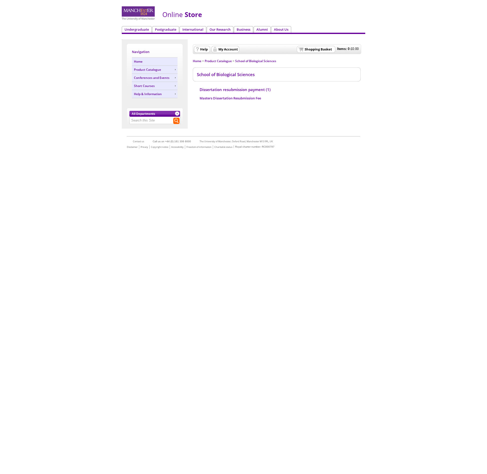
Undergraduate (137, 29)
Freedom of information (199, 147)
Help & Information (148, 94)
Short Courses (144, 86)
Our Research (220, 29)
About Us (281, 29)
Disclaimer (132, 147)
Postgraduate (165, 29)
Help (204, 49)
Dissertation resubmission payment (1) (235, 89)
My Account (228, 49)
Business (243, 29)
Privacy (144, 147)
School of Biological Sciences (255, 61)
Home (138, 61)
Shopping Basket (318, 49)
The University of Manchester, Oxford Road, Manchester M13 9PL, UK (236, 141)
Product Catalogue (147, 70)
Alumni (262, 29)
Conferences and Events (151, 78)
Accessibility (177, 147)
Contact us (138, 141)
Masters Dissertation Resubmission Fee (230, 98)
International (192, 29)
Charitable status (223, 147)
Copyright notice (159, 147)
